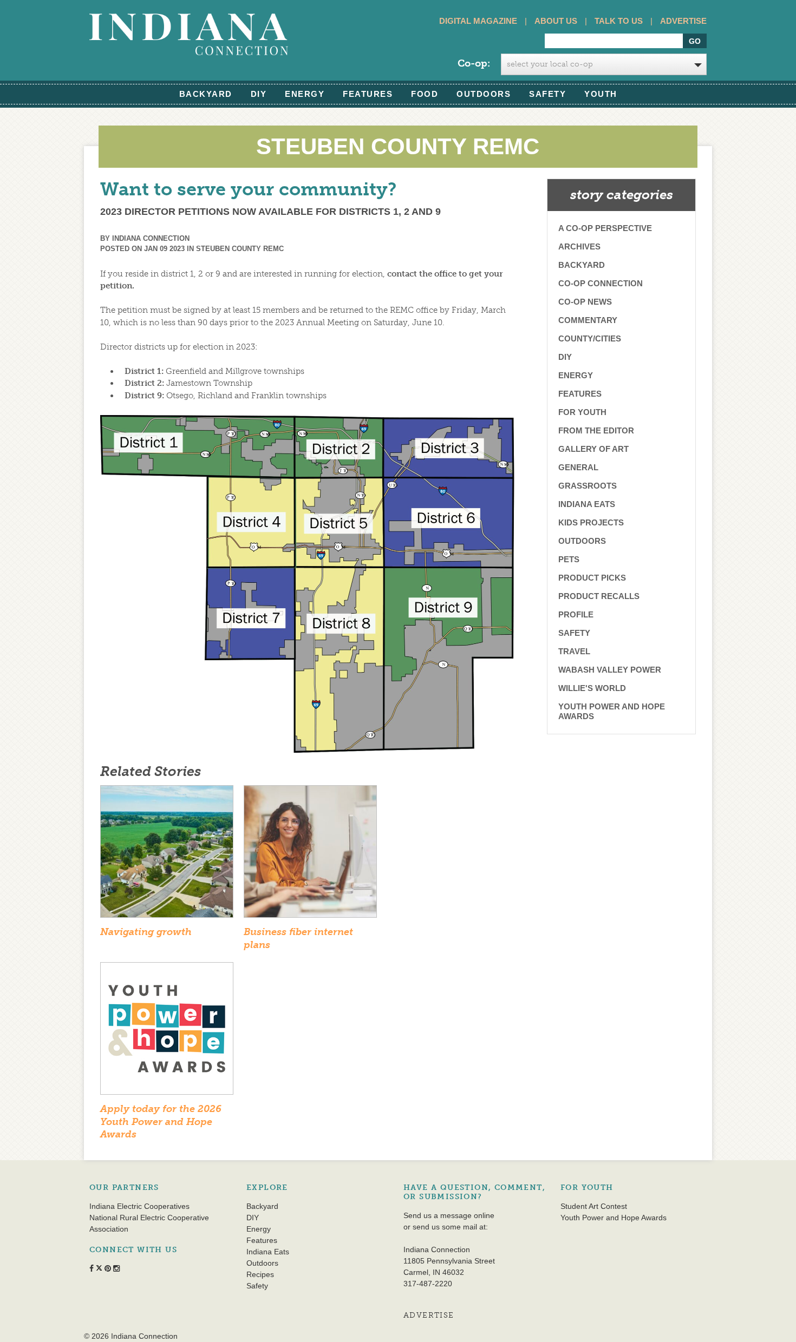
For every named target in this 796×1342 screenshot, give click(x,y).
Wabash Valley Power (609, 669)
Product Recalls (599, 596)
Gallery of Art (593, 448)
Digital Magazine (478, 20)
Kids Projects (591, 522)
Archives (579, 246)
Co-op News (585, 301)
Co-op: (474, 63)
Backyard (205, 93)
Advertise (683, 20)
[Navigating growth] (166, 855)
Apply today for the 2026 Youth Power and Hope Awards (160, 1121)
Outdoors (483, 93)
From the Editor (596, 430)
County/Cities (589, 338)
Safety (547, 93)
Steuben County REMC (240, 249)
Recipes (260, 1274)
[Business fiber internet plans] (310, 855)
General (578, 467)
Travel (574, 651)
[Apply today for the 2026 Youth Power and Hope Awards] (166, 1032)
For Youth (582, 412)
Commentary (587, 320)
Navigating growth (146, 932)
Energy (304, 93)
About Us (555, 20)
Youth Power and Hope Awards (611, 711)
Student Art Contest (593, 1206)
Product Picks (592, 577)
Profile (575, 614)
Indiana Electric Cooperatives (139, 1206)
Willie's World (592, 688)
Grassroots (587, 485)
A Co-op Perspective (605, 228)
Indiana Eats (586, 504)
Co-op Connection (600, 283)
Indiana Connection (151, 238)
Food (424, 93)
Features (368, 93)
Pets (568, 559)
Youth (600, 93)
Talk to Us (619, 20)
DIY (259, 93)
